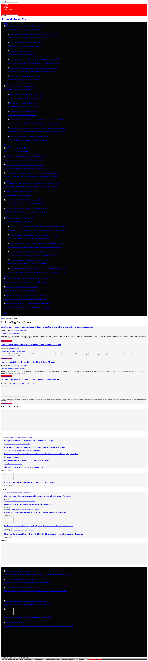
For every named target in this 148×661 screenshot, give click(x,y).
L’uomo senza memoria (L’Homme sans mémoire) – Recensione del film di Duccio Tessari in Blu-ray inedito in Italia (35, 123)
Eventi (6, 4)
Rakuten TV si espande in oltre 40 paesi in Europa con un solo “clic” (28, 618)
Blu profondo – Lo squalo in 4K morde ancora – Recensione (22, 115)
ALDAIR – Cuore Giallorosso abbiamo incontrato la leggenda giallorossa (24, 46)
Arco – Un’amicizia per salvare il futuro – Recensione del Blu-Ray (19, 89)
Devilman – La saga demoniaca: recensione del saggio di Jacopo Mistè (20, 290)
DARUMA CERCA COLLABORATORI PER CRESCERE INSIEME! (29, 483)
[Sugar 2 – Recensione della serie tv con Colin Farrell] (17, 148)
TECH (5, 313)
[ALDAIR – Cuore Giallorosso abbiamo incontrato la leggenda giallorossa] (25, 42)
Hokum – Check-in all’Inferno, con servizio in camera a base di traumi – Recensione (27, 263)
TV (5, 145)
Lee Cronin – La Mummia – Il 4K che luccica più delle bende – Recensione (25, 98)
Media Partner (8, 9)
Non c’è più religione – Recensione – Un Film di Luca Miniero (28, 362)
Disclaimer (7, 12)
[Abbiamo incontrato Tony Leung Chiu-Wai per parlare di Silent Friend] (24, 76)
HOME (5, 23)
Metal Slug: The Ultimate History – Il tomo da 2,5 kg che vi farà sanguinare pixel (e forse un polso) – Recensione (31, 186)
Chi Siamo (7, 6)
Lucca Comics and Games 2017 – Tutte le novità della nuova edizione (31, 344)
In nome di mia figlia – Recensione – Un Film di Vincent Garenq (26, 460)
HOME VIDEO (7, 84)
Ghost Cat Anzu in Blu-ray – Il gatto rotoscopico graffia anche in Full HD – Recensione (28, 140)
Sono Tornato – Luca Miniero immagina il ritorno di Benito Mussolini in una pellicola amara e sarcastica (47, 327)
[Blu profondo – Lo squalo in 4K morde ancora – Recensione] (22, 111)
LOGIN (5, 315)
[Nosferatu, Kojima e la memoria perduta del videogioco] (18, 191)
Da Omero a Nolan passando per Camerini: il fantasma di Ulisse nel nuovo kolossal (23, 29)
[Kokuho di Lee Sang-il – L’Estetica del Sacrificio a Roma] (21, 51)
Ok (90, 659)
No (93, 659)
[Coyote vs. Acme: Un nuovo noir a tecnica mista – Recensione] (19, 218)
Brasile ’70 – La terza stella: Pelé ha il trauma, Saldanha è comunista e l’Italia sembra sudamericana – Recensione (30, 176)
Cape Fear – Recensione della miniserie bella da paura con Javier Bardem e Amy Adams (24, 160)
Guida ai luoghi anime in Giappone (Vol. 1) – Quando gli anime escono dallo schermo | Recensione (27, 307)
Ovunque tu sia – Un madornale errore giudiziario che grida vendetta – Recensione (23, 168)
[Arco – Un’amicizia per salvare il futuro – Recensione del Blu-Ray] (20, 86)
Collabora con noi (9, 11)
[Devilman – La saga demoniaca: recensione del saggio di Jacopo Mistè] (21, 287)
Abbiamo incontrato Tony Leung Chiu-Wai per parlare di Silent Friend (24, 80)
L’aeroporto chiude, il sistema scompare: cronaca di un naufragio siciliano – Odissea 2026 (25, 299)
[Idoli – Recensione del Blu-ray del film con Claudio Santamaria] (23, 103)
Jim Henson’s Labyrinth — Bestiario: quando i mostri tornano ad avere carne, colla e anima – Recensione (32, 38)
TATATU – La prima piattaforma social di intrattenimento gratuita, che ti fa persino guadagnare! (38, 626)
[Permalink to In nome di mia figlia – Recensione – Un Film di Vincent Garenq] (16, 457)
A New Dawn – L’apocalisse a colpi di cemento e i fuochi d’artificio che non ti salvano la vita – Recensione (32, 255)
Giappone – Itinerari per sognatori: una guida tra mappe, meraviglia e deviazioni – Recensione (26, 282)
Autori (6, 7)
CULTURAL (6, 277)
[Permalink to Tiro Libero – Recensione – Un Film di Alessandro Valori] (13, 464)
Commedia (14, 330)
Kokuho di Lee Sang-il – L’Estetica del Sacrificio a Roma (21, 54)
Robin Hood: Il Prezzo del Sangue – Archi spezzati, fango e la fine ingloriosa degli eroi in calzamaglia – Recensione (34, 247)
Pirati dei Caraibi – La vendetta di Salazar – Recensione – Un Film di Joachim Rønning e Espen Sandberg (41, 454)
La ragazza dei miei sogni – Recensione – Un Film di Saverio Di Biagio (28, 440)
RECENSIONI (7, 216)
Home (2, 318)
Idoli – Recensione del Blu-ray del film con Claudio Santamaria (22, 106)
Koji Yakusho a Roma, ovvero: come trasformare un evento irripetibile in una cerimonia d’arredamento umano (33, 63)
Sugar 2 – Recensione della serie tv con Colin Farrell (16, 151)
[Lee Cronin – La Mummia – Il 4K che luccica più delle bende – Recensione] (25, 94)
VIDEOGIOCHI (7, 181)
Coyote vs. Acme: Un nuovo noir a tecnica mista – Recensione (18, 222)
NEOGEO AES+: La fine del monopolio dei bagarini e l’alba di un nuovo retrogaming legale (25, 212)
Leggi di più (98, 659)
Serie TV (10, 146)
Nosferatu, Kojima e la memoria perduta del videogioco (17, 195)
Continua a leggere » (6, 341)
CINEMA (6, 24)
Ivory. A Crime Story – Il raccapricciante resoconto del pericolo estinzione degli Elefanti (34, 447)
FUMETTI (6, 312)
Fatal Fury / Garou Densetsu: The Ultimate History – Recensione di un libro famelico (24, 203)
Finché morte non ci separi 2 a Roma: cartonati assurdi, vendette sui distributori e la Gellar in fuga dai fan (32, 71)
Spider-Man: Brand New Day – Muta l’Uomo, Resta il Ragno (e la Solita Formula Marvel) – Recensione (31, 238)
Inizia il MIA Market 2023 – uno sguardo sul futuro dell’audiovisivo (28, 604)
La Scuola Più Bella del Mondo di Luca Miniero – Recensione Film (30, 380)
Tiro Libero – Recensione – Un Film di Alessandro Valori (24, 467)
